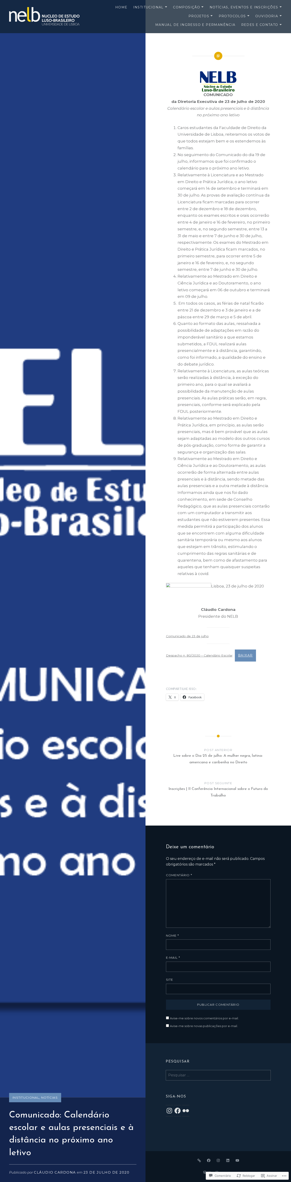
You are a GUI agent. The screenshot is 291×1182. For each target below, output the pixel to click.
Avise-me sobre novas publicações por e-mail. (204, 1026)
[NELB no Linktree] (199, 1160)
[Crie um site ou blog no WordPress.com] (204, 1172)
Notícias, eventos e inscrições (244, 7)
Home (121, 7)
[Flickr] (185, 1110)
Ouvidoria (266, 16)
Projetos (198, 16)
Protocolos (232, 16)
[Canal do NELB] (237, 1160)
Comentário (179, 875)
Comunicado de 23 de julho (187, 636)
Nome (172, 935)
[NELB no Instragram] (218, 1160)
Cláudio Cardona (55, 1172)
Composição (186, 7)
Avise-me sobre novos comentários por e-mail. (204, 1018)
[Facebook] (177, 1110)
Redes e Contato (259, 25)
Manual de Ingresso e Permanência (195, 25)
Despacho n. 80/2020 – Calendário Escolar (199, 655)
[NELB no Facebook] (208, 1160)
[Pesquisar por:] (218, 1075)
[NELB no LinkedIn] (228, 1160)
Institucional (148, 7)
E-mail (173, 957)
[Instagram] (169, 1110)
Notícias (49, 1097)
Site (169, 979)
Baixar (245, 655)
